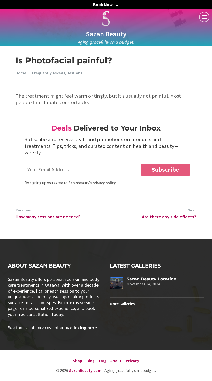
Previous (23, 210)
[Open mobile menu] (204, 17)
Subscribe (165, 169)
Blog (91, 360)
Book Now (103, 4)
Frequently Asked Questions (57, 73)
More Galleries (122, 303)
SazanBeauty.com (85, 370)
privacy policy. (104, 182)
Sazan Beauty (106, 33)
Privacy (132, 360)
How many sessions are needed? (48, 217)
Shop (77, 360)
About (116, 360)
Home (21, 73)
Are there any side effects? (169, 217)
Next (192, 210)
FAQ (102, 360)
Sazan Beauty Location (151, 279)
